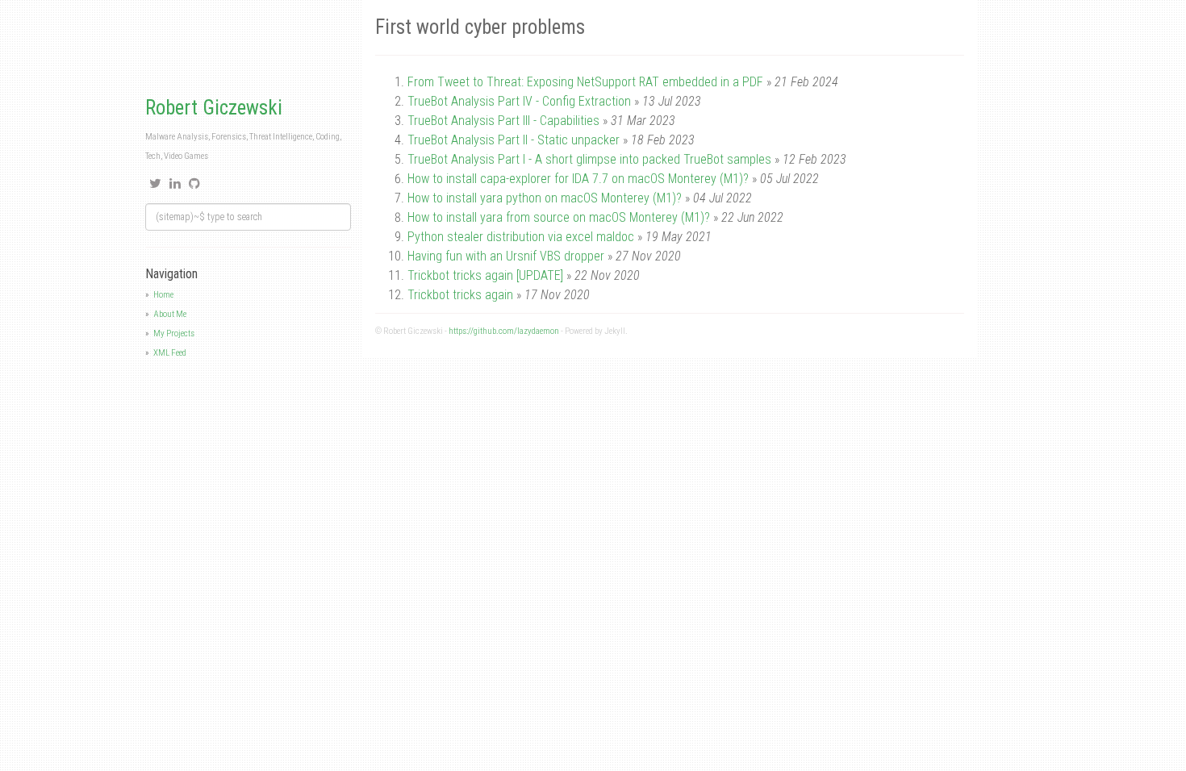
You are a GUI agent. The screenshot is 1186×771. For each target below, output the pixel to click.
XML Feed (169, 353)
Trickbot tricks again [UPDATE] (486, 275)
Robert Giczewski (213, 107)
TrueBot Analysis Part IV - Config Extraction (519, 101)
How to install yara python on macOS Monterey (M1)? (544, 198)
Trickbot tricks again (460, 294)
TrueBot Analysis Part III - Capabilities (503, 120)
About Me (169, 314)
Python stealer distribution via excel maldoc (520, 236)
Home (163, 295)
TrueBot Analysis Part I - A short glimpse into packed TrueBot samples (589, 159)
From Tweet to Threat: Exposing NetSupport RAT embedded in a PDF (585, 82)
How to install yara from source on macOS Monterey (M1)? (558, 217)
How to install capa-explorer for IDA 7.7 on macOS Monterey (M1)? (578, 178)
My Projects (173, 333)
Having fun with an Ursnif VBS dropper (505, 256)
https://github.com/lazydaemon (504, 331)
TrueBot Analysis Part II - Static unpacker (513, 140)
